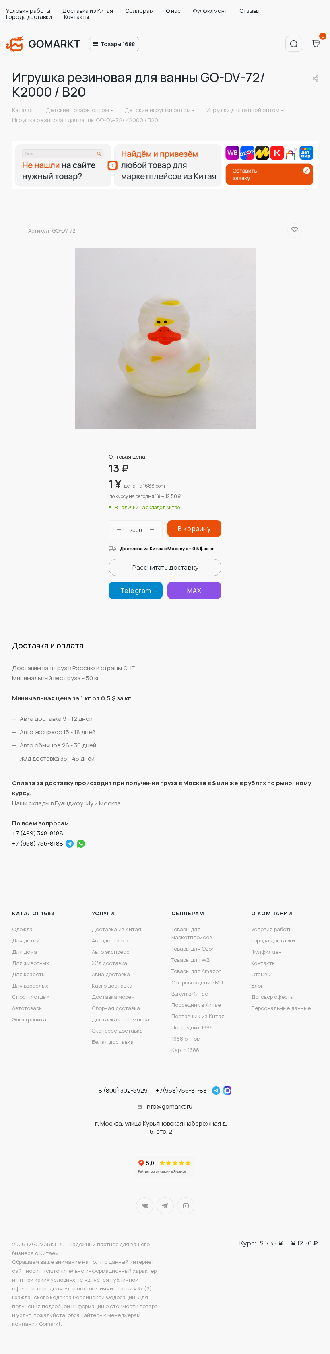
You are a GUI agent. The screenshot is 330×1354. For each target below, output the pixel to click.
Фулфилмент (210, 10)
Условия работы (28, 10)
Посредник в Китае (196, 1004)
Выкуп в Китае (189, 993)
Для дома (24, 951)
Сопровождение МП (197, 982)
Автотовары (27, 1008)
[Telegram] (135, 590)
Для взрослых (30, 985)
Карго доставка (112, 985)
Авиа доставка (111, 974)
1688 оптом (185, 1038)
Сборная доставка (116, 1008)
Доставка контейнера (120, 1019)
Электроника (29, 1019)
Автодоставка (110, 940)
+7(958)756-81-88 (181, 1090)
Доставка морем (113, 996)
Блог (257, 985)
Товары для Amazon (196, 971)
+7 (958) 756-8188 (37, 843)
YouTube (185, 1205)
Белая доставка (113, 1041)
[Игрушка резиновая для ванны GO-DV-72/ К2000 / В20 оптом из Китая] (165, 338)
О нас (173, 10)
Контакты (76, 17)
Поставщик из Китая (198, 1016)
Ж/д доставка (109, 963)
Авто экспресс (111, 951)
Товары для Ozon (193, 948)
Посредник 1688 (192, 1027)
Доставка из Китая (87, 10)
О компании (272, 913)
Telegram (165, 1205)
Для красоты (28, 974)
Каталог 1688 (33, 913)
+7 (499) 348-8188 (37, 833)
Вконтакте (144, 1205)
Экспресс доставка (117, 1030)
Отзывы (249, 10)
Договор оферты (272, 996)
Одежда (22, 929)
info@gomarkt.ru (169, 1106)
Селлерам (139, 10)
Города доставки (29, 17)
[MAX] (194, 590)
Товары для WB (190, 959)
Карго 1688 (185, 1050)
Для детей (25, 940)
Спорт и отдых (31, 996)
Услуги (103, 913)
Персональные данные (281, 1008)
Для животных (30, 963)
